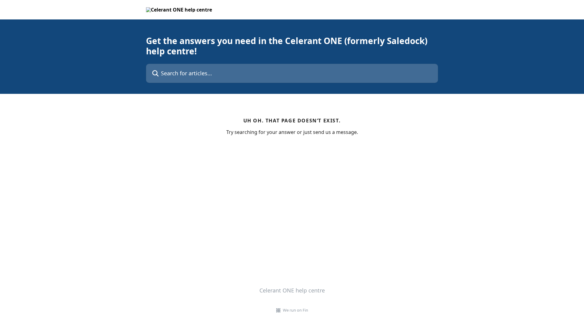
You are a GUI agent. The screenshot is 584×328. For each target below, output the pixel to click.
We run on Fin (295, 310)
